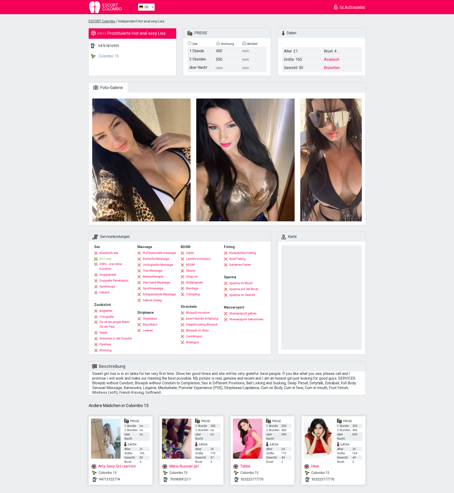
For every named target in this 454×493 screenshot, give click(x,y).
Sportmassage (153, 288)
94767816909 (108, 46)
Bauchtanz (150, 324)
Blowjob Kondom (198, 312)
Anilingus (192, 342)
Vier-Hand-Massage (156, 282)
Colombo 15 (108, 56)
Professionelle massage (159, 253)
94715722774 (109, 479)
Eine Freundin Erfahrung (202, 318)
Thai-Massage (152, 270)
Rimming (106, 350)
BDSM (190, 264)
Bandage (192, 288)
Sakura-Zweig (152, 300)
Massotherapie (153, 276)
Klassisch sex (109, 253)
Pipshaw (105, 344)
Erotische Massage (156, 259)
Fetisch (104, 292)
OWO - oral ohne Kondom (111, 266)
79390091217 (180, 479)
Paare (103, 332)
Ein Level (105, 259)
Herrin (190, 253)
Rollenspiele (194, 282)
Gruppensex (108, 274)
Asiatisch (331, 59)
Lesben (148, 330)
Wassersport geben (243, 313)
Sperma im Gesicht (242, 295)
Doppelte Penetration (114, 280)
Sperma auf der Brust (243, 289)
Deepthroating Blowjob (202, 324)
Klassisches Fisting (242, 253)
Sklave (190, 270)
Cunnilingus (194, 336)
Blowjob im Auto (197, 330)
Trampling (193, 294)
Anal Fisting (237, 259)
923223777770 (252, 479)
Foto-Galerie (111, 87)
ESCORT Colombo (102, 21)
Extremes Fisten (240, 264)
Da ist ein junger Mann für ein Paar (115, 324)
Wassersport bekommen (246, 319)
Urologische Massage (158, 264)
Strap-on (192, 276)
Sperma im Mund (241, 283)
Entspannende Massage (159, 294)
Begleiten (106, 311)
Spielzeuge (107, 286)
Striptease (150, 318)
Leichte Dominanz (198, 259)
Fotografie (107, 316)
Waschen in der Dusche (116, 338)
